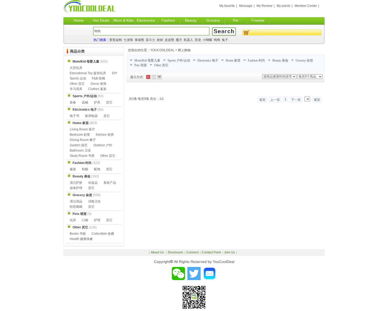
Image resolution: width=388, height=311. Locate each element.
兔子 (225, 40)
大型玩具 (76, 68)
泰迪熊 (139, 40)
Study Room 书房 (82, 156)
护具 (97, 102)
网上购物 (184, 50)
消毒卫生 (94, 201)
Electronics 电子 (207, 60)
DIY (114, 73)
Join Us (229, 252)
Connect (192, 252)
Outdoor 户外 (102, 145)
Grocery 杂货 (304, 60)
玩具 (73, 220)
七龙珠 (128, 40)
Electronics (146, 20)
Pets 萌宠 (140, 65)
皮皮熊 (169, 40)
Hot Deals (101, 20)
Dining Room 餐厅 (83, 140)
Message (245, 6)
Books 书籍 (78, 233)
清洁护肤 (76, 183)
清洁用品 (76, 201)
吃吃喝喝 (76, 207)
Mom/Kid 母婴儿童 (147, 60)
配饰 (97, 169)
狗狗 (217, 40)
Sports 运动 (78, 78)
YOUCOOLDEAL (162, 50)
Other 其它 (161, 65)
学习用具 (76, 89)
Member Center (306, 6)
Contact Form (211, 252)
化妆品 (93, 183)
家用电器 (91, 116)
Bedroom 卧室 (80, 134)
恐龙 (198, 40)
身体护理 (76, 188)
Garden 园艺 (79, 145)
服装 (73, 169)
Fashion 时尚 (256, 60)
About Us (158, 252)
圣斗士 (150, 40)
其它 (109, 102)
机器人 (188, 40)
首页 (262, 100)
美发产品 (109, 183)
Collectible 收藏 (103, 233)
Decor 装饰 (98, 84)
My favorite (227, 6)
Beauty (191, 20)
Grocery (213, 20)
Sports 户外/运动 (179, 60)
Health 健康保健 (81, 239)
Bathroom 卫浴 (80, 150)
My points (283, 6)
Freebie (258, 20)
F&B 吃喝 (98, 78)
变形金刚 (115, 40)
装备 (73, 102)
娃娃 (160, 40)
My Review (264, 6)
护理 (97, 220)
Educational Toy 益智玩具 (88, 73)
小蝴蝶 (207, 40)
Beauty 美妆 (280, 60)
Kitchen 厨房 (105, 134)
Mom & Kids (123, 20)
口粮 (85, 220)
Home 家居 (233, 60)
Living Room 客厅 (82, 129)
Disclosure (175, 252)
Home (79, 20)
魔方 (179, 40)
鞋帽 (85, 169)
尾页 (317, 100)
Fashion (168, 20)
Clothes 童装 (97, 89)
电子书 (74, 116)
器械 (85, 102)
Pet (235, 20)
